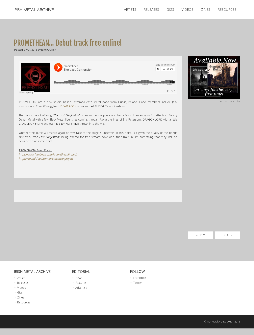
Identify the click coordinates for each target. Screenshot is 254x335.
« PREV (200, 235)
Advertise (81, 288)
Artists (130, 9)
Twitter (137, 283)
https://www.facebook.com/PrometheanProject (48, 154)
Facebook (139, 278)
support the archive (230, 101)
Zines (205, 9)
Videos (187, 9)
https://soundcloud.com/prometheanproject (46, 158)
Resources (227, 9)
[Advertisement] (214, 171)
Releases (151, 9)
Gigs (170, 9)
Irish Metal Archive (32, 271)
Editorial (81, 271)
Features (81, 283)
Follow (137, 271)
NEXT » (227, 235)
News (78, 278)
